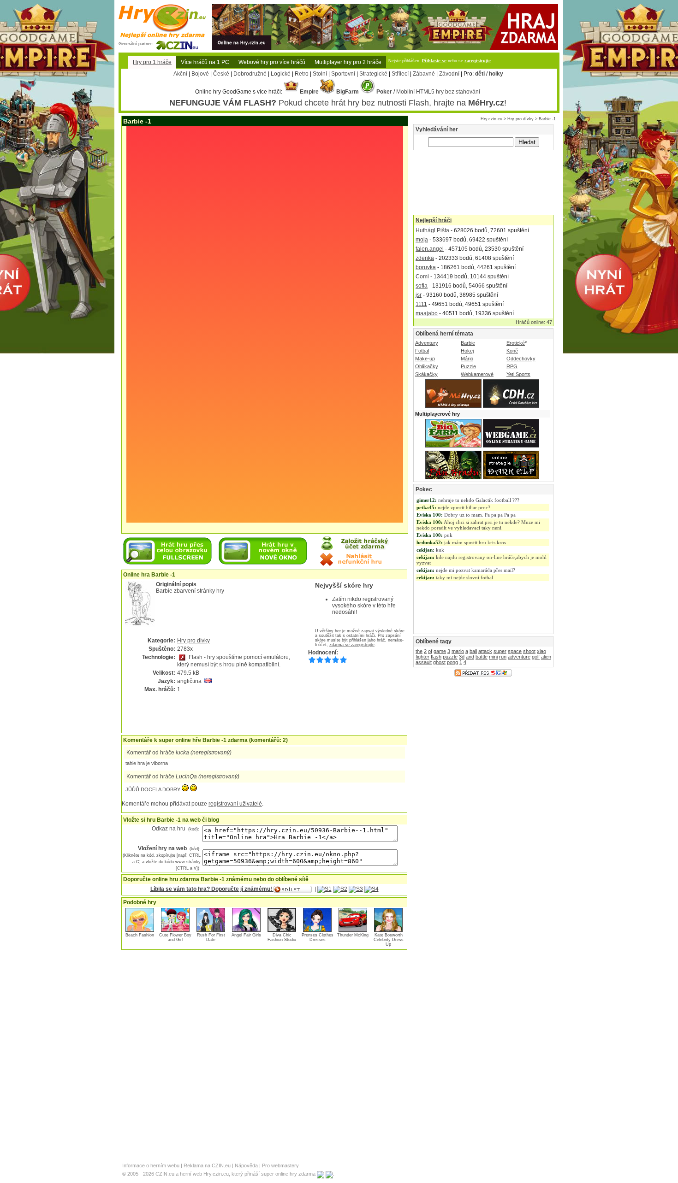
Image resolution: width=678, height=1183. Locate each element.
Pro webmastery (280, 1165)
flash (436, 656)
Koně (512, 350)
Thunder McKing (353, 935)
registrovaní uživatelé (235, 803)
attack (485, 651)
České (221, 74)
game (440, 651)
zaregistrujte (477, 61)
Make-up (425, 358)
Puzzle (468, 366)
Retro (302, 74)
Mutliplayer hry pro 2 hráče (348, 62)
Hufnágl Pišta (432, 230)
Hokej (467, 350)
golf (536, 656)
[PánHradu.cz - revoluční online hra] (453, 477)
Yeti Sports (518, 374)
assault (424, 662)
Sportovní (343, 74)
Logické (281, 74)
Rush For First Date (211, 937)
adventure (519, 656)
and (470, 656)
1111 (421, 304)
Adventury (426, 343)
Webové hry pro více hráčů (271, 62)
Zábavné (424, 74)
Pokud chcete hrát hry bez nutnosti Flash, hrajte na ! (337, 102)
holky (496, 74)
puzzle (450, 656)
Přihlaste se (434, 61)
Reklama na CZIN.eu (207, 1165)
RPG (511, 366)
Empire (308, 91)
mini (493, 656)
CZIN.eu (164, 1174)
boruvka (426, 267)
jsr (419, 295)
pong (452, 662)
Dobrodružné (250, 74)
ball (473, 651)
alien (546, 656)
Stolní (320, 74)
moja (422, 239)
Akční (180, 74)
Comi (422, 276)
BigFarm (347, 91)
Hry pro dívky (520, 119)
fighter (422, 656)
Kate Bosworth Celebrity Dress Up (389, 940)
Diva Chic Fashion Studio (282, 937)
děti (480, 74)
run (502, 656)
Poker (383, 91)
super (500, 651)
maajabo (427, 313)
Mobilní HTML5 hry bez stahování (438, 91)
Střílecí (400, 74)
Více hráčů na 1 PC (205, 62)
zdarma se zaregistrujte (352, 644)
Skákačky (426, 374)
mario (458, 651)
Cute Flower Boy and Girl (175, 937)
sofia (422, 286)
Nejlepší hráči (434, 220)
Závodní (449, 74)
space (515, 651)
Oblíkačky (426, 366)
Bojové (200, 74)
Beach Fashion (139, 935)
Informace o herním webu (150, 1165)
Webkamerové (477, 374)
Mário (467, 358)
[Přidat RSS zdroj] (483, 674)
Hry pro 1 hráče (152, 62)
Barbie (468, 343)
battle (482, 656)
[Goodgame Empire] (385, 7)
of (430, 651)
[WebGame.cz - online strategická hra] (511, 445)
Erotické (515, 343)
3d (461, 656)
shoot (529, 651)
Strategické (373, 74)
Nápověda (246, 1165)
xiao (541, 651)
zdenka (425, 258)
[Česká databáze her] (511, 406)
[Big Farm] (453, 445)
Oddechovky (520, 358)
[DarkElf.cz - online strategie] (511, 477)
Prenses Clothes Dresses (317, 937)
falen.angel (430, 249)
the (419, 651)
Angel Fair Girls (246, 935)
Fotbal (422, 350)
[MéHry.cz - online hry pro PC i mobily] (453, 406)
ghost (439, 662)
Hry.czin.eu (491, 119)
